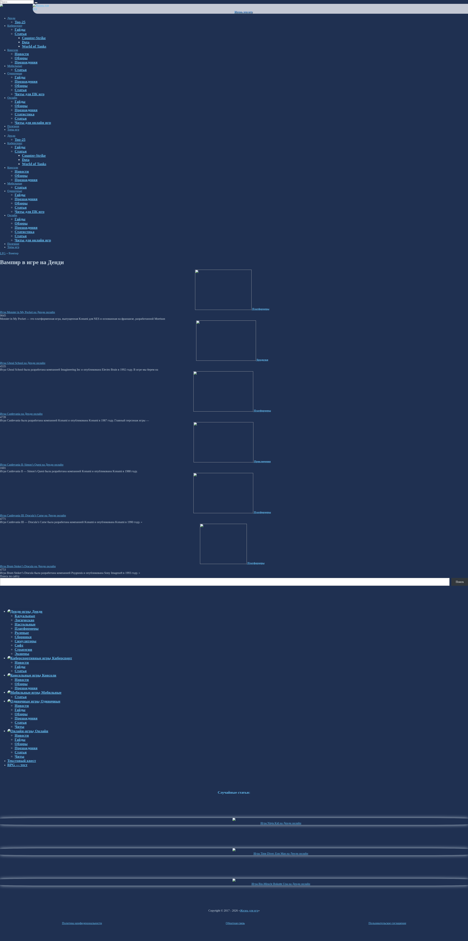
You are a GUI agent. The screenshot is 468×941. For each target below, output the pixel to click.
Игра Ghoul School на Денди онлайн (22, 363)
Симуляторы (25, 641)
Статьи (21, 34)
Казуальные (25, 616)
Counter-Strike (34, 38)
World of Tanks (34, 46)
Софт (19, 645)
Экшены (22, 654)
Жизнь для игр (243, 12)
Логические (24, 620)
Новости (22, 54)
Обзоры (21, 58)
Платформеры (27, 628)
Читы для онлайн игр (33, 122)
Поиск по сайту (10, 576)
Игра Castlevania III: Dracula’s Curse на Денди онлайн (33, 515)
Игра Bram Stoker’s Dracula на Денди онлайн (28, 566)
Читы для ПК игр (29, 94)
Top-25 (20, 22)
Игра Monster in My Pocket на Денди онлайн (27, 312)
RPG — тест (17, 765)
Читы (19, 727)
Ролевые (22, 633)
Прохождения (26, 62)
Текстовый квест (21, 761)
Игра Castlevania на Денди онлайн (21, 413)
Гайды (20, 29)
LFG (3, 253)
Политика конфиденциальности (82, 923)
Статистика (24, 114)
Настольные (25, 624)
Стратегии (23, 649)
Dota (25, 42)
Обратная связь (235, 923)
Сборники (23, 637)
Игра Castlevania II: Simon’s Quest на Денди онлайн (31, 464)
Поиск (460, 581)
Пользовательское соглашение (387, 923)
